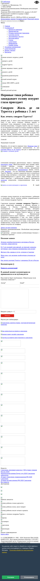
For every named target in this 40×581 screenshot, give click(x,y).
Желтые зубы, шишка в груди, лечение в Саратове (17, 252)
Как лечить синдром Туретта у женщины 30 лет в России (20, 260)
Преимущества (13, 31)
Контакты (8, 52)
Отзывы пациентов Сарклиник (19, 33)
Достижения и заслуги (16, 36)
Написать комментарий (9, 268)
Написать (7, 315)
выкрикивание (23, 169)
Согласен (10, 577)
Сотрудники (13, 42)
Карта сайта (5, 534)
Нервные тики (32, 146)
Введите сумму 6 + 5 (7, 311)
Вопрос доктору (10, 50)
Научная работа (14, 38)
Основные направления (12, 47)
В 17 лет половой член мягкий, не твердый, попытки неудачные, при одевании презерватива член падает (18, 248)
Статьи (11, 40)
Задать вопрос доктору (8, 19)
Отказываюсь (29, 577)
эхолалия (4, 180)
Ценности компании (15, 29)
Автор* (3, 283)
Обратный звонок (33, 19)
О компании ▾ (9, 28)
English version (13, 45)
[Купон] (13, 353)
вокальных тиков (6, 164)
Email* (22, 283)
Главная (7, 26)
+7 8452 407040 (6, 7)
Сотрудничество (10, 48)
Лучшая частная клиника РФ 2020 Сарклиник (16, 480)
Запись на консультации (9, 227)
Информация (13, 43)
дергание (8, 171)
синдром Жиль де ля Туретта (11, 149)
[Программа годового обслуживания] (13, 359)
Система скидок (14, 35)
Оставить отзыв (21, 19)
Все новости (5, 482)
